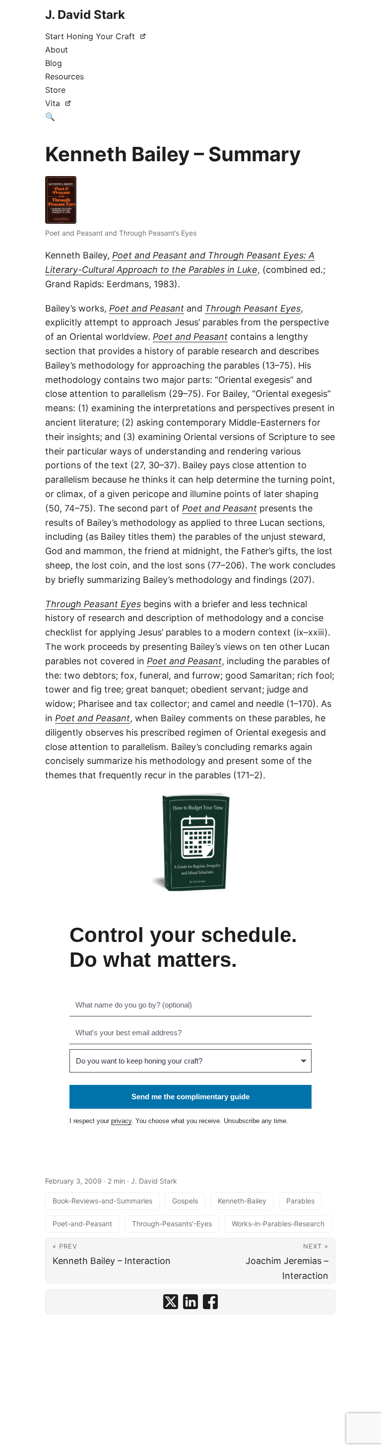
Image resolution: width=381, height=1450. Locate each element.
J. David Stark (85, 14)
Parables (300, 1201)
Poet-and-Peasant (82, 1223)
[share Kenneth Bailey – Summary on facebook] (210, 1301)
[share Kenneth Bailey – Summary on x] (170, 1301)
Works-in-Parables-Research (278, 1223)
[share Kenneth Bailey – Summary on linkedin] (190, 1301)
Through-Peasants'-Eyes (172, 1223)
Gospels (185, 1201)
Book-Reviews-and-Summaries (102, 1201)
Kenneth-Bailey (242, 1201)
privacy (121, 1121)
